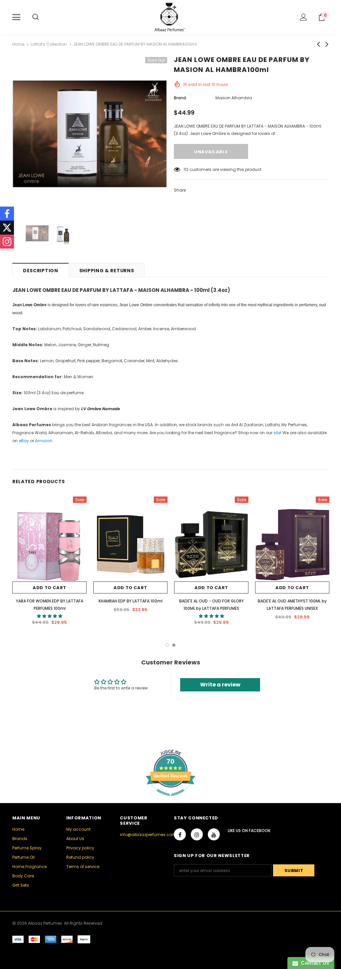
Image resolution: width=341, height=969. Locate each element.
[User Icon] (303, 17)
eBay (24, 441)
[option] (89, 134)
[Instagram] (197, 834)
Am (38, 441)
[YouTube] (214, 834)
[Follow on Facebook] (7, 214)
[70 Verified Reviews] (170, 799)
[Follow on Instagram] (7, 242)
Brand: (180, 98)
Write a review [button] (220, 684)
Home (18, 44)
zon (48, 441)
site (276, 433)
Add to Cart (49, 587)
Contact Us (313, 963)
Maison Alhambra (233, 98)
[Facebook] (180, 834)
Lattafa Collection (49, 44)
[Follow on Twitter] (7, 228)
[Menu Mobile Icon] (16, 17)
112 (185, 169)
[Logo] (170, 17)
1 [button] (167, 645)
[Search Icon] (35, 17)
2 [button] (173, 645)
